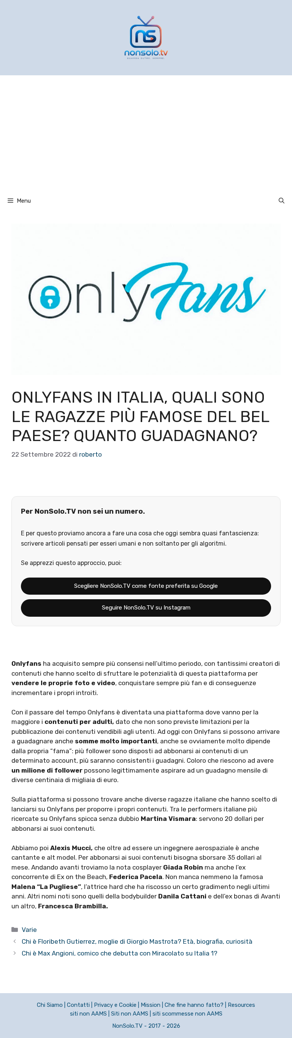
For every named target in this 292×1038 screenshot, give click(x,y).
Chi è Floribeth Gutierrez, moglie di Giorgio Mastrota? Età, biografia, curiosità (137, 941)
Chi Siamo (50, 1004)
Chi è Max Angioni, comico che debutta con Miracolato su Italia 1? (119, 953)
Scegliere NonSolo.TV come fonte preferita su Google (146, 585)
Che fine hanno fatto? (194, 1004)
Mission (150, 1004)
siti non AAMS (88, 1013)
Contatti (78, 1004)
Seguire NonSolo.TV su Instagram (146, 607)
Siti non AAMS (129, 1013)
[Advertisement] (146, 132)
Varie (29, 929)
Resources (241, 1004)
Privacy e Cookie (115, 1004)
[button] (281, 200)
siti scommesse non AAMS (187, 1013)
